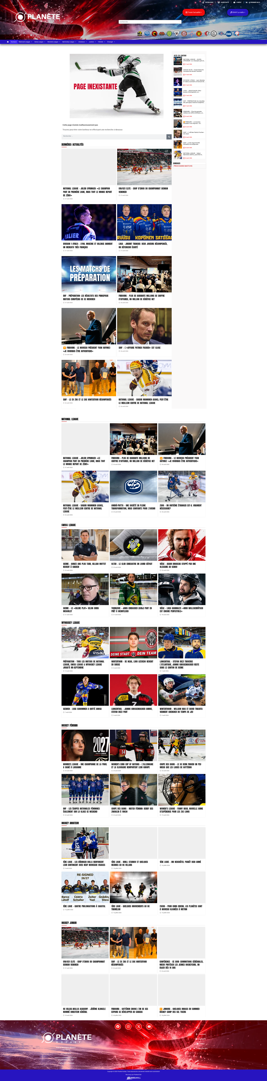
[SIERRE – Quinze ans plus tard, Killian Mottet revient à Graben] (85, 545)
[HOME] (8, 42)
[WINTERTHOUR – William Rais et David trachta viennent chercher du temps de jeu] (181, 690)
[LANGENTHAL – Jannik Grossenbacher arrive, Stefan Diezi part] (133, 690)
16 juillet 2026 (166, 865)
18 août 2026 (165, 614)
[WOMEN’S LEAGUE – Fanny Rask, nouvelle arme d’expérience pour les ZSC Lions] (181, 789)
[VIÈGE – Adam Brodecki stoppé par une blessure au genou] (181, 545)
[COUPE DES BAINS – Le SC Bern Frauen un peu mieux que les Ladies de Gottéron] (181, 745)
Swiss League (38, 42)
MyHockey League (68, 42)
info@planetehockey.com (65, 1060)
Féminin (100, 42)
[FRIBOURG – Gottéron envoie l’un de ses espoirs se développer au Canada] (133, 990)
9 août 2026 (68, 868)
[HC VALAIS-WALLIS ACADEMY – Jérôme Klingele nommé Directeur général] (85, 990)
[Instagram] (128, 1026)
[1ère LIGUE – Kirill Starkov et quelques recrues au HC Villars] (133, 843)
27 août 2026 (69, 198)
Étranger (110, 42)
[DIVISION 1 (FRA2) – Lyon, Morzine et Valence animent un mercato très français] (89, 222)
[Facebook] (118, 1026)
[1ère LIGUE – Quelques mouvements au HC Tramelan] (133, 887)
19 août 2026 (165, 815)
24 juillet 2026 (117, 1015)
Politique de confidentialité (66, 1063)
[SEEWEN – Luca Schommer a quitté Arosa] (85, 690)
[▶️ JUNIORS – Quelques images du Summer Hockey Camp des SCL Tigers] (181, 990)
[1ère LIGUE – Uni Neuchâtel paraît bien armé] (181, 843)
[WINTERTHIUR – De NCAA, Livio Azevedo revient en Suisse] (133, 642)
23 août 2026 (165, 770)
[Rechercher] (169, 136)
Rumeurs (14, 42)
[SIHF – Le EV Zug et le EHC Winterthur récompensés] (89, 378)
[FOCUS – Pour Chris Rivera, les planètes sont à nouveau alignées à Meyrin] (181, 887)
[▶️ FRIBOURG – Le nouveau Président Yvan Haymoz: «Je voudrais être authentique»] (89, 326)
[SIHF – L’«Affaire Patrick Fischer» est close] (144, 326)
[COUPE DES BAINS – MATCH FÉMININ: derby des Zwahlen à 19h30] (133, 789)
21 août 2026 (69, 614)
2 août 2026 (165, 715)
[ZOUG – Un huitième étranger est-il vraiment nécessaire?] (181, 486)
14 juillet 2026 (166, 912)
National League (24, 42)
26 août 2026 (124, 302)
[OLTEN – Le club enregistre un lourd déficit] (133, 545)
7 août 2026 (165, 671)
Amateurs (81, 42)
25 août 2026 (117, 512)
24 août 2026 (117, 770)
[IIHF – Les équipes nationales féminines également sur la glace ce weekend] (85, 789)
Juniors (91, 42)
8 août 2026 (116, 668)
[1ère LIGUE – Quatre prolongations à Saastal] (85, 887)
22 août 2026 (165, 570)
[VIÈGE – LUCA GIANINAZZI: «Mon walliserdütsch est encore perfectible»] (181, 589)
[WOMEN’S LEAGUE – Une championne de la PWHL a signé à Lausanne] (85, 745)
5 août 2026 (116, 715)
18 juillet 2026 (117, 868)
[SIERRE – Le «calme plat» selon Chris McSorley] (85, 589)
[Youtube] (149, 1026)
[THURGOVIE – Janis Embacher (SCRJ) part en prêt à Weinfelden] (133, 589)
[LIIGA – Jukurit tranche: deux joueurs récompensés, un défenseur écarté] (144, 222)
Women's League (52, 42)
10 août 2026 (69, 671)
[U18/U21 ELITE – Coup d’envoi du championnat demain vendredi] (144, 167)
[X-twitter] (139, 1026)
